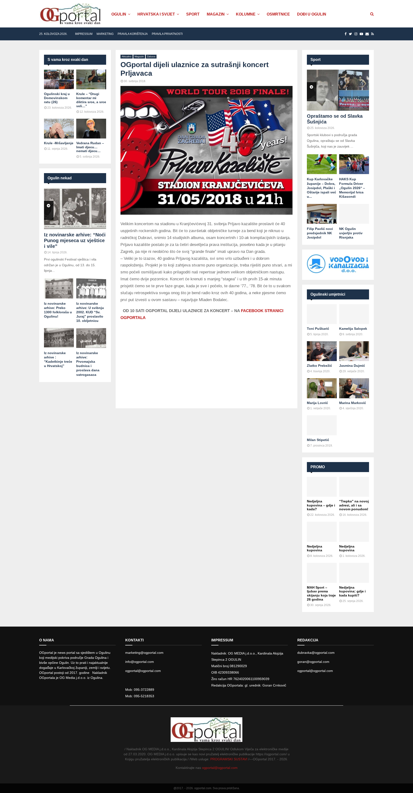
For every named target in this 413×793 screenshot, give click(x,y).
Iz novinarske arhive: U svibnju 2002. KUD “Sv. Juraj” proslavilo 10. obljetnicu (90, 312)
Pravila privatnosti (167, 34)
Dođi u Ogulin (311, 14)
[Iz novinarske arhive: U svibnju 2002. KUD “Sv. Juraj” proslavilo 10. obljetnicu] (91, 288)
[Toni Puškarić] (322, 314)
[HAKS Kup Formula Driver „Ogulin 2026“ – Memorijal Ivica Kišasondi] (354, 164)
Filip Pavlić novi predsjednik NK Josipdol (320, 233)
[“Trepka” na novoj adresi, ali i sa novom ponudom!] (354, 487)
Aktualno (126, 56)
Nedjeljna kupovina (314, 548)
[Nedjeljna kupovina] (322, 532)
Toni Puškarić (318, 328)
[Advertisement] (206, 359)
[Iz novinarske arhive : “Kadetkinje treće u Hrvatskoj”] (59, 338)
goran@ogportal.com (313, 662)
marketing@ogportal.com (144, 653)
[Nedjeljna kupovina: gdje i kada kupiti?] (354, 573)
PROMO (317, 467)
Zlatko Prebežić (319, 365)
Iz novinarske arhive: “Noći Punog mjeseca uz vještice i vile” (75, 240)
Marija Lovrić (317, 403)
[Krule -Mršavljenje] (59, 128)
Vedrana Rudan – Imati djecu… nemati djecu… (90, 147)
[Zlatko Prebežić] (322, 351)
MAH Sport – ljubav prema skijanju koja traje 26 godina (321, 593)
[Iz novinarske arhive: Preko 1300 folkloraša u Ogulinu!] (59, 288)
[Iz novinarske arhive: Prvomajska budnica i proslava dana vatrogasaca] (91, 338)
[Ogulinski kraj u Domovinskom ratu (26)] (59, 79)
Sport (193, 14)
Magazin (216, 14)
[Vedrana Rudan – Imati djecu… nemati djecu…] (91, 128)
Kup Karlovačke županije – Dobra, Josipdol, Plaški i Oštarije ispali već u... (321, 187)
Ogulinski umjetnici (327, 294)
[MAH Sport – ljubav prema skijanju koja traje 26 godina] (322, 573)
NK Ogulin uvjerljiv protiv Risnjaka (351, 233)
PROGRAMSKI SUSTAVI (228, 759)
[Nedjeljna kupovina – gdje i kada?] (322, 487)
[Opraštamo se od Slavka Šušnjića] (338, 90)
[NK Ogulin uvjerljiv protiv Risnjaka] (354, 214)
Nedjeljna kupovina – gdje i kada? (321, 505)
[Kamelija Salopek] (354, 314)
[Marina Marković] (354, 388)
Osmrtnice (278, 14)
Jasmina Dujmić (352, 365)
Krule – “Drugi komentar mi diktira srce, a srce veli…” (91, 100)
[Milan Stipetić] (322, 425)
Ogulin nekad (60, 178)
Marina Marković (352, 403)
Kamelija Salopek (353, 328)
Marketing (105, 34)
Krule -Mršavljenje (58, 143)
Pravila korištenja (133, 34)
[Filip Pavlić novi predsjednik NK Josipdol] (322, 214)
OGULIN (118, 14)
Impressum (83, 34)
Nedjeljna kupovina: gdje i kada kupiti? (352, 591)
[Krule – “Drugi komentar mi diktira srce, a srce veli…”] (91, 79)
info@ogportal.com (139, 662)
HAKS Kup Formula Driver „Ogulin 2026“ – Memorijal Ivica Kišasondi (352, 187)
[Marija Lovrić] (322, 388)
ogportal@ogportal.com (143, 671)
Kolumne (245, 14)
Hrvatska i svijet (156, 14)
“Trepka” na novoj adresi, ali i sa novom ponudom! (354, 505)
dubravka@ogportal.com (316, 653)
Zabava (151, 56)
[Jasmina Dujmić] (354, 351)
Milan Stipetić (318, 440)
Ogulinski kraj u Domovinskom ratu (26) (57, 98)
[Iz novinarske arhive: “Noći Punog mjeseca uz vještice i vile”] (75, 208)
